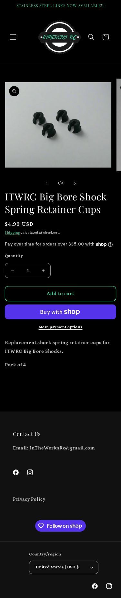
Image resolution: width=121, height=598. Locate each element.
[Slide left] (46, 183)
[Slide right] (75, 183)
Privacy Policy (29, 499)
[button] (13, 37)
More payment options (61, 327)
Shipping (12, 233)
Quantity (14, 256)
